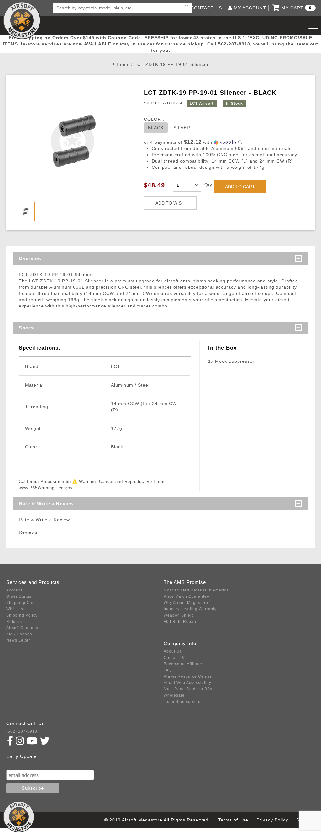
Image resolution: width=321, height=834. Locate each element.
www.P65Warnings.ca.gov (46, 487)
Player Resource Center (188, 676)
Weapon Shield (179, 615)
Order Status (18, 596)
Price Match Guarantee (186, 596)
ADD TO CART (240, 186)
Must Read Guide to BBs (188, 689)
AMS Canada (19, 634)
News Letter (18, 640)
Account (14, 590)
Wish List (15, 609)
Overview (30, 258)
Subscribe (20, 764)
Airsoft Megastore (22, 20)
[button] (225, 142)
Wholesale (174, 695)
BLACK (156, 127)
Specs (26, 327)
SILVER (181, 127)
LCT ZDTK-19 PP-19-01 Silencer (171, 64)
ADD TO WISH (170, 203)
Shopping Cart (20, 603)
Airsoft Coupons (22, 628)
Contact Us (175, 657)
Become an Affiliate (183, 664)
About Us (173, 651)
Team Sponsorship (182, 701)
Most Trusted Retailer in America (196, 590)
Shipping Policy (22, 615)
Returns (14, 621)
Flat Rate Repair (180, 621)
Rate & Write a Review (46, 503)
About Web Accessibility (187, 683)
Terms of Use (233, 819)
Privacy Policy (272, 819)
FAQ (168, 670)
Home (123, 64)
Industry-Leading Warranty (190, 609)
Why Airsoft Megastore (186, 603)
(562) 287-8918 (21, 731)
